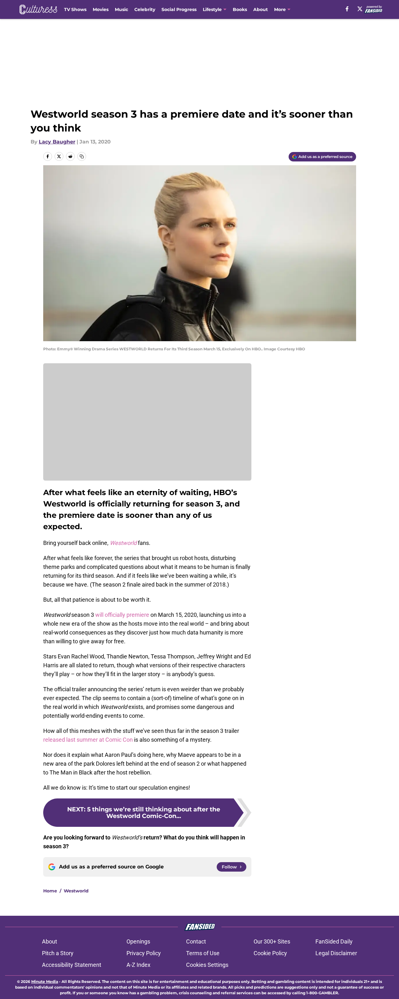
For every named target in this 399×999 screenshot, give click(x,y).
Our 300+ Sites (272, 941)
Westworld (76, 891)
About (260, 9)
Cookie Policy (270, 953)
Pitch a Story (57, 953)
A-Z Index (138, 964)
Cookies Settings (207, 964)
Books (240, 9)
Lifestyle (212, 9)
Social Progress (179, 9)
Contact (196, 941)
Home (50, 891)
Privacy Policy (143, 953)
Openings (138, 941)
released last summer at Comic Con (88, 739)
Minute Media (44, 981)
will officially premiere (122, 614)
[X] (359, 8)
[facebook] (347, 8)
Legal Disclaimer (336, 953)
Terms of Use (203, 953)
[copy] (81, 156)
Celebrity (144, 9)
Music (121, 9)
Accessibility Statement (71, 964)
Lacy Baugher (57, 142)
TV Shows (75, 9)
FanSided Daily (334, 941)
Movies (101, 9)
